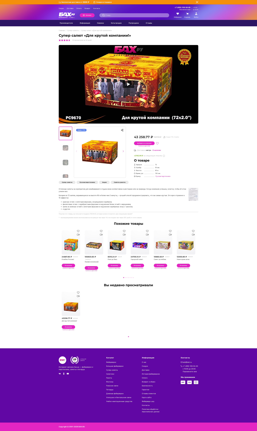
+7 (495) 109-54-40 (182, 7)
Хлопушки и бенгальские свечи (118, 397)
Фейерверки (111, 362)
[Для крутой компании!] (100, 152)
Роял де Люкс (112, 259)
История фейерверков (151, 374)
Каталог (88, 15)
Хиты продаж (116, 23)
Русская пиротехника (87, 182)
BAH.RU (82, 427)
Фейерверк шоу (148, 401)
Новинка (100, 23)
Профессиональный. (92, 262)
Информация (85, 23)
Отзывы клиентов (149, 394)
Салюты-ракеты (119, 182)
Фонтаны (109, 382)
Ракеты (109, 378)
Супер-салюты (67, 182)
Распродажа (134, 23)
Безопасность (147, 386)
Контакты (96, 8)
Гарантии (145, 390)
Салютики (110, 374)
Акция (104, 182)
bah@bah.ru (187, 362)
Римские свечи (112, 386)
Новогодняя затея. (183, 259)
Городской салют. (137, 259)
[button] (77, 152)
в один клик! (144, 146)
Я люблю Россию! (68, 259)
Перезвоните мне (184, 9)
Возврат (87, 8)
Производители (66, 23)
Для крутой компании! (69, 321)
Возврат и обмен (148, 382)
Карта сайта (146, 397)
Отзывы (149, 23)
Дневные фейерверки (114, 394)
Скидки (61, 8)
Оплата (79, 8)
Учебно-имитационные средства (119, 401)
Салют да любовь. (160, 259)
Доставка (70, 8)
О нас (144, 362)
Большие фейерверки (114, 366)
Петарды (109, 390)
